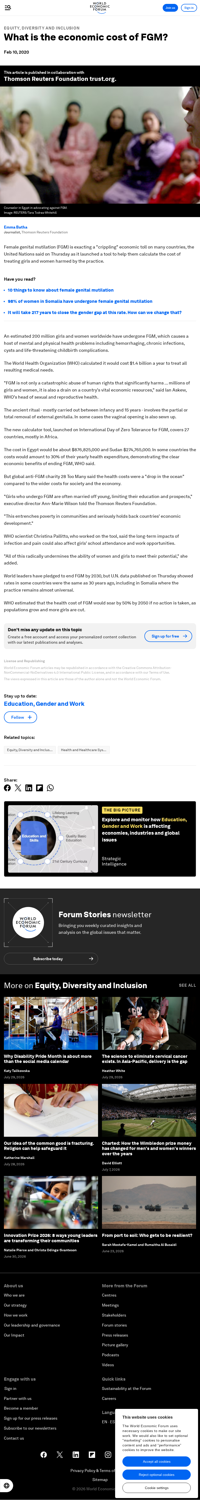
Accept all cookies (156, 1461)
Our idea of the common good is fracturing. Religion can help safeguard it (49, 1146)
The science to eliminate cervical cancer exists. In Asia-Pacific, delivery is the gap (144, 1059)
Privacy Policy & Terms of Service (100, 1470)
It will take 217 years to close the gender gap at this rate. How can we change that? (95, 312)
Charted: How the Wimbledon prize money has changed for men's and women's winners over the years (149, 1148)
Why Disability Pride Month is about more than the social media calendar (48, 1059)
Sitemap (100, 1479)
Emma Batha (15, 227)
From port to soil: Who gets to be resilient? (147, 1235)
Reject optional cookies (156, 1475)
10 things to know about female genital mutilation (61, 290)
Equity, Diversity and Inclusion (42, 28)
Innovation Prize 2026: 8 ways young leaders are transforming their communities (50, 1238)
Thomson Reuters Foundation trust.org (59, 78)
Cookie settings (157, 1488)
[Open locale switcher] (6, 1485)
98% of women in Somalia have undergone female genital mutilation (80, 301)
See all (187, 985)
